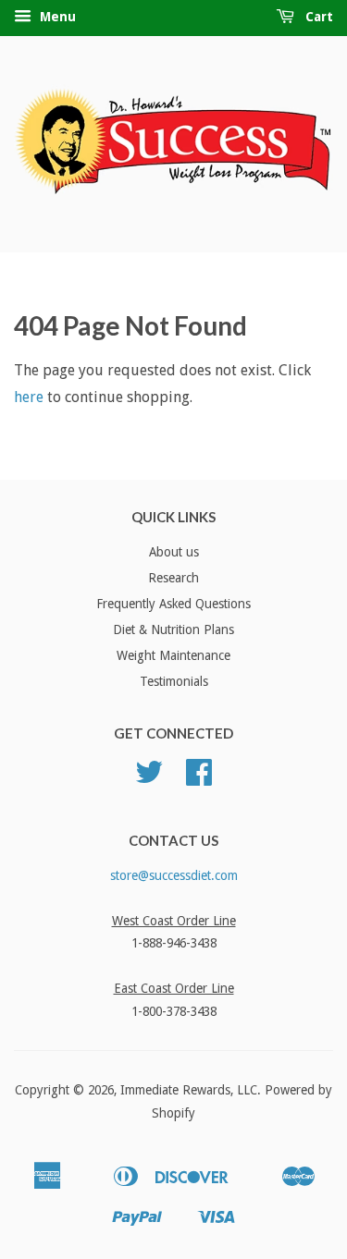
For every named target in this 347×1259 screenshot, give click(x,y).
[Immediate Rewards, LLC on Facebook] (199, 778)
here (28, 397)
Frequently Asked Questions (173, 603)
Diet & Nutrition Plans (173, 629)
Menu (56, 16)
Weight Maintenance (173, 655)
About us (174, 551)
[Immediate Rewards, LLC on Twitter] (149, 778)
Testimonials (174, 681)
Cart (317, 16)
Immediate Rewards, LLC (188, 1089)
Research (173, 577)
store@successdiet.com (174, 875)
